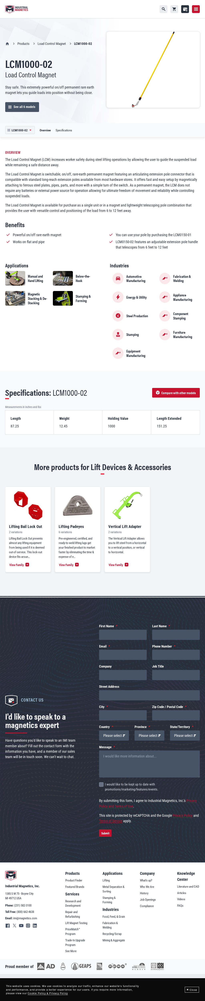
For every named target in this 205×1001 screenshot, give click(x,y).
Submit (105, 833)
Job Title (158, 666)
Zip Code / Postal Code (167, 707)
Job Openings (148, 899)
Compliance (147, 906)
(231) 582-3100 (22, 905)
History (144, 893)
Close (193, 989)
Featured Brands (74, 887)
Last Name (159, 626)
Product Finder (73, 880)
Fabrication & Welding (110, 925)
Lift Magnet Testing (76, 923)
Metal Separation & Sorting (113, 889)
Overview (45, 130)
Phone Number (162, 646)
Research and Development (73, 903)
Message (105, 747)
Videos (181, 899)
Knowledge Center (186, 876)
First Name (106, 626)
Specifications (64, 130)
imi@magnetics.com (25, 918)
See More (70, 951)
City (102, 707)
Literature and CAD (188, 886)
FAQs (180, 905)
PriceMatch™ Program (72, 931)
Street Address (109, 687)
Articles (181, 893)
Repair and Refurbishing (72, 914)
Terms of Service (110, 821)
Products (23, 44)
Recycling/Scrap (112, 934)
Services (72, 894)
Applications (112, 873)
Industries (110, 909)
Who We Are (147, 887)
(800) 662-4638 (25, 912)
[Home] (16, 9)
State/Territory (180, 727)
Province (141, 727)
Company (105, 666)
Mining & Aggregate (113, 940)
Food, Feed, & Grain (113, 916)
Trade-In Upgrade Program (75, 943)
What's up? (146, 880)
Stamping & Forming (109, 900)
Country (104, 727)
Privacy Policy (183, 815)
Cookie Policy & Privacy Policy (48, 993)
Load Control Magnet (52, 44)
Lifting (106, 880)
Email (103, 646)
